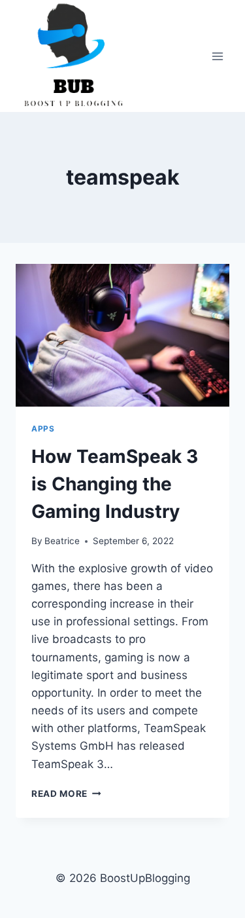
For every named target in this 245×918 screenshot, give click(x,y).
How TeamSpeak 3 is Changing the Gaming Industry (114, 484)
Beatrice (62, 541)
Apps (42, 428)
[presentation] (122, 335)
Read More (66, 793)
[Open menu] (217, 56)
